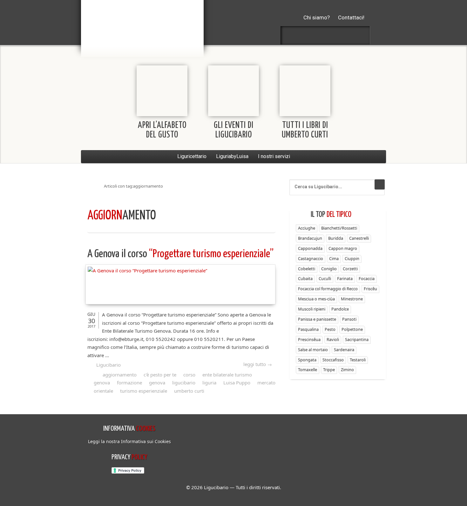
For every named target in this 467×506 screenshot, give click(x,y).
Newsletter (342, 35)
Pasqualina (308, 329)
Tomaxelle (307, 369)
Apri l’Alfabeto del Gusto (162, 130)
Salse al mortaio (313, 349)
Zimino (347, 369)
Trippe (329, 369)
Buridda (335, 238)
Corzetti (350, 268)
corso (189, 374)
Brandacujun (310, 238)
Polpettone (352, 329)
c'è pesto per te (160, 374)
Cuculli (325, 278)
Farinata (345, 278)
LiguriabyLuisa (232, 156)
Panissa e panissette (317, 319)
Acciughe (306, 228)
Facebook (291, 35)
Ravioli (333, 339)
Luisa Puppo (236, 382)
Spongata (307, 360)
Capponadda (310, 248)
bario (142, 24)
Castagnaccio (310, 258)
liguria (209, 382)
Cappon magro (342, 248)
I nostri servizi (274, 156)
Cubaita (305, 278)
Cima (334, 258)
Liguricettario (191, 156)
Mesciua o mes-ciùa (316, 299)
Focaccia (367, 278)
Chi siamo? (316, 17)
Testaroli (358, 360)
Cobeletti (306, 268)
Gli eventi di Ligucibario (234, 130)
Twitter (308, 35)
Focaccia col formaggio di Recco (328, 288)
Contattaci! (351, 17)
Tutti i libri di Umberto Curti (305, 130)
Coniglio (329, 268)
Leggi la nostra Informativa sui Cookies (129, 441)
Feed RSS (325, 35)
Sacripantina (357, 339)
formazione (129, 382)
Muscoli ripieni (311, 309)
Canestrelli (359, 238)
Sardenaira (344, 349)
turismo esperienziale (143, 391)
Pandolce (340, 309)
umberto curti (189, 391)
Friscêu (370, 288)
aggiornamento (120, 374)
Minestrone (352, 299)
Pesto (330, 329)
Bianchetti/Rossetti (339, 228)
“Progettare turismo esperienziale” (180, 254)
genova (157, 382)
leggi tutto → (257, 364)
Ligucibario (108, 365)
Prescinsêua (309, 339)
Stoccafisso (333, 360)
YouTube (359, 35)
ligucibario (183, 382)
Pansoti (349, 319)
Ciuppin (352, 258)
